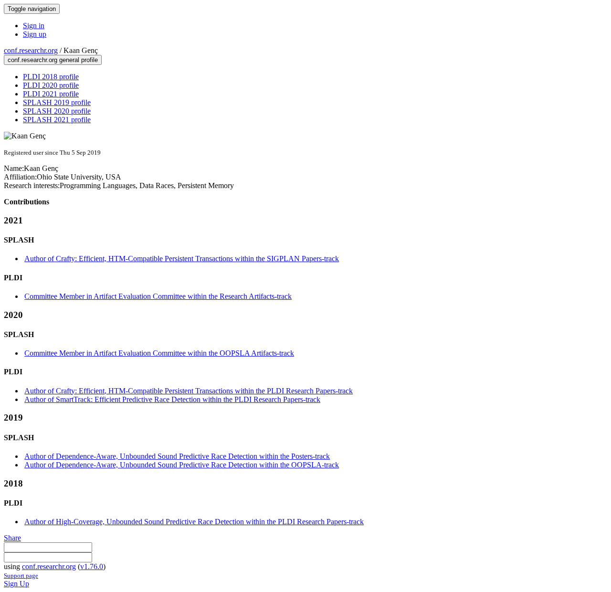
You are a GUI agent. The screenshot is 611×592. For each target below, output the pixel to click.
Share (12, 538)
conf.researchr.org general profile (53, 59)
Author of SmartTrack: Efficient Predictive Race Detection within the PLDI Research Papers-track (172, 399)
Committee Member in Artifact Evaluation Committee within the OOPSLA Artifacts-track (159, 353)
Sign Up (16, 584)
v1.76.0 (91, 566)
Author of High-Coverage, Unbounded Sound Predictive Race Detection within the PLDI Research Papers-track (194, 522)
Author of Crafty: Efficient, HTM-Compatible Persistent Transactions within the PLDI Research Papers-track (188, 391)
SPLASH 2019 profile (57, 102)
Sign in (33, 25)
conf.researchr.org (31, 50)
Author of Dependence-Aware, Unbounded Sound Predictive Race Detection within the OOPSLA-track (181, 465)
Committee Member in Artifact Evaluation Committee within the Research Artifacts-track (158, 296)
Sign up (34, 34)
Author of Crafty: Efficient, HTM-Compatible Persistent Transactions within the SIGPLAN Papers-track (181, 258)
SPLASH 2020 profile (57, 111)
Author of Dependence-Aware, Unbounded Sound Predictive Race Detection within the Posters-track (177, 456)
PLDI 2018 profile (51, 77)
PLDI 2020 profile (51, 85)
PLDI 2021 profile (51, 94)
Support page (21, 575)
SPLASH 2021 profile (57, 120)
